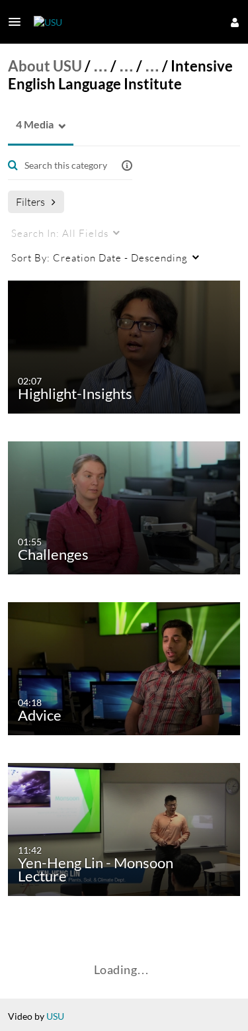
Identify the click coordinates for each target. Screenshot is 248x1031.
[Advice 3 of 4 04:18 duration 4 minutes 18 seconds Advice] (126, 667)
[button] (18, 22)
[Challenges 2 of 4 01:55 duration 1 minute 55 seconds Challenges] (126, 506)
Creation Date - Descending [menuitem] (99, 257)
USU (55, 1016)
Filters (30, 201)
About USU (45, 66)
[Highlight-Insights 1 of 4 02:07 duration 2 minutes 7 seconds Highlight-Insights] (126, 345)
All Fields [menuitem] (59, 233)
